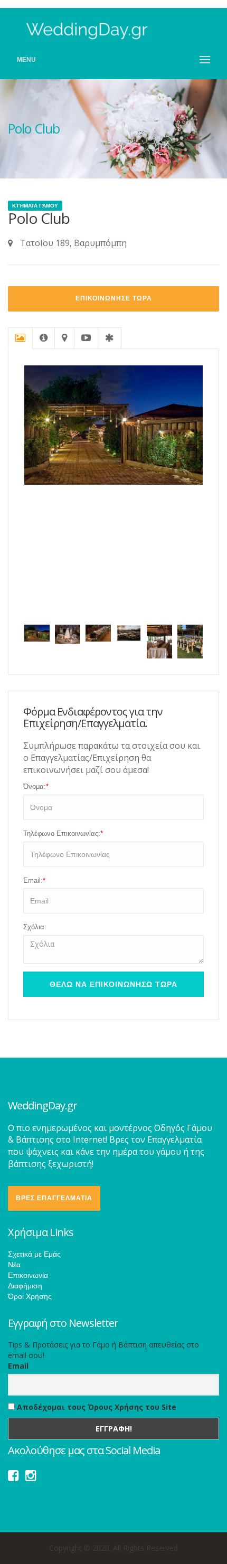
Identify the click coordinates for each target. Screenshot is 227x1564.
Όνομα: (36, 786)
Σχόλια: (34, 927)
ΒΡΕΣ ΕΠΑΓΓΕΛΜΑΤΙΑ (54, 1198)
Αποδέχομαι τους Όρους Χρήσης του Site (95, 1407)
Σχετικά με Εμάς (34, 1254)
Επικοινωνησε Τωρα (113, 298)
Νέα (14, 1264)
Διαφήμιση (25, 1286)
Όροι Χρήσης (30, 1296)
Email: (34, 880)
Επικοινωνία (28, 1275)
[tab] (20, 338)
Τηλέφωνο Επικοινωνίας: (63, 833)
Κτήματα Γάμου (35, 206)
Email (18, 1366)
